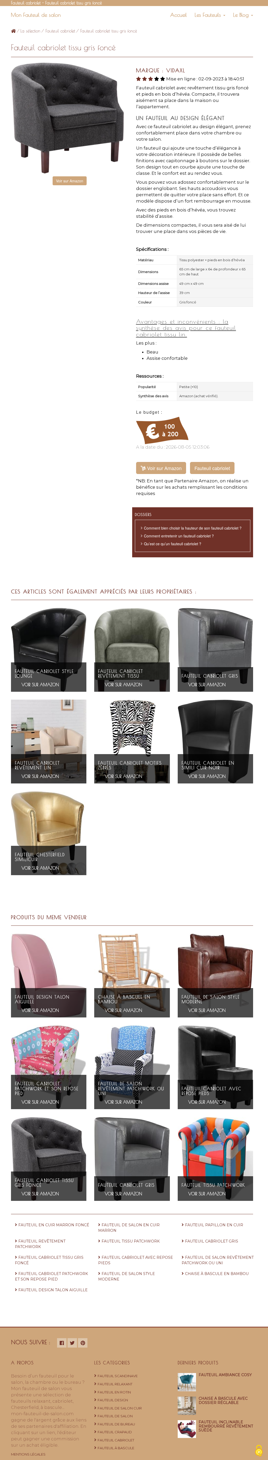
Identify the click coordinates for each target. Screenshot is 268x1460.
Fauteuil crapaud (115, 1432)
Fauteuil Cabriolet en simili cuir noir (208, 765)
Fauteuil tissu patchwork (213, 1185)
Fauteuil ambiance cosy (225, 1374)
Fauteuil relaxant (115, 1384)
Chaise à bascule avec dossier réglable (223, 1400)
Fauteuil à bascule (116, 1448)
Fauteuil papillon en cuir (214, 1225)
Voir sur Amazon (69, 180)
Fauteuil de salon (115, 1416)
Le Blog (241, 15)
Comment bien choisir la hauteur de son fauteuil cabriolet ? (193, 528)
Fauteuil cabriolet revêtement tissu (120, 674)
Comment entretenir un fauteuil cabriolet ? (179, 535)
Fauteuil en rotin (114, 1392)
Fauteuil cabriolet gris (210, 676)
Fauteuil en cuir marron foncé (53, 1225)
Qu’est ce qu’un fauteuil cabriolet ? (172, 543)
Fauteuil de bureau (116, 1424)
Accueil (178, 15)
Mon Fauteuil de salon (36, 15)
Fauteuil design (113, 1400)
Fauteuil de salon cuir (120, 1408)
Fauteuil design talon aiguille (53, 1290)
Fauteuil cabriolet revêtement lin (37, 765)
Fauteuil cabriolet (60, 31)
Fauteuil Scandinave (118, 1376)
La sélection (30, 31)
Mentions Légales (28, 1454)
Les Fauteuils (209, 15)
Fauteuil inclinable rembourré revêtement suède (226, 1426)
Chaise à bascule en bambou (217, 1273)
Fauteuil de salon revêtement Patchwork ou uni (131, 1088)
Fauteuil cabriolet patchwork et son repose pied (47, 1088)
